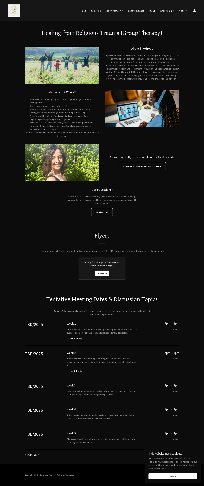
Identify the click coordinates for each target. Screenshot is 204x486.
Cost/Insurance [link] (136, 11)
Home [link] (83, 11)
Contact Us (102, 212)
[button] (114, 11)
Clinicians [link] (96, 11)
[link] (14, 10)
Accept (173, 476)
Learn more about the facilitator (142, 166)
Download (102, 273)
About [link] (152, 11)
